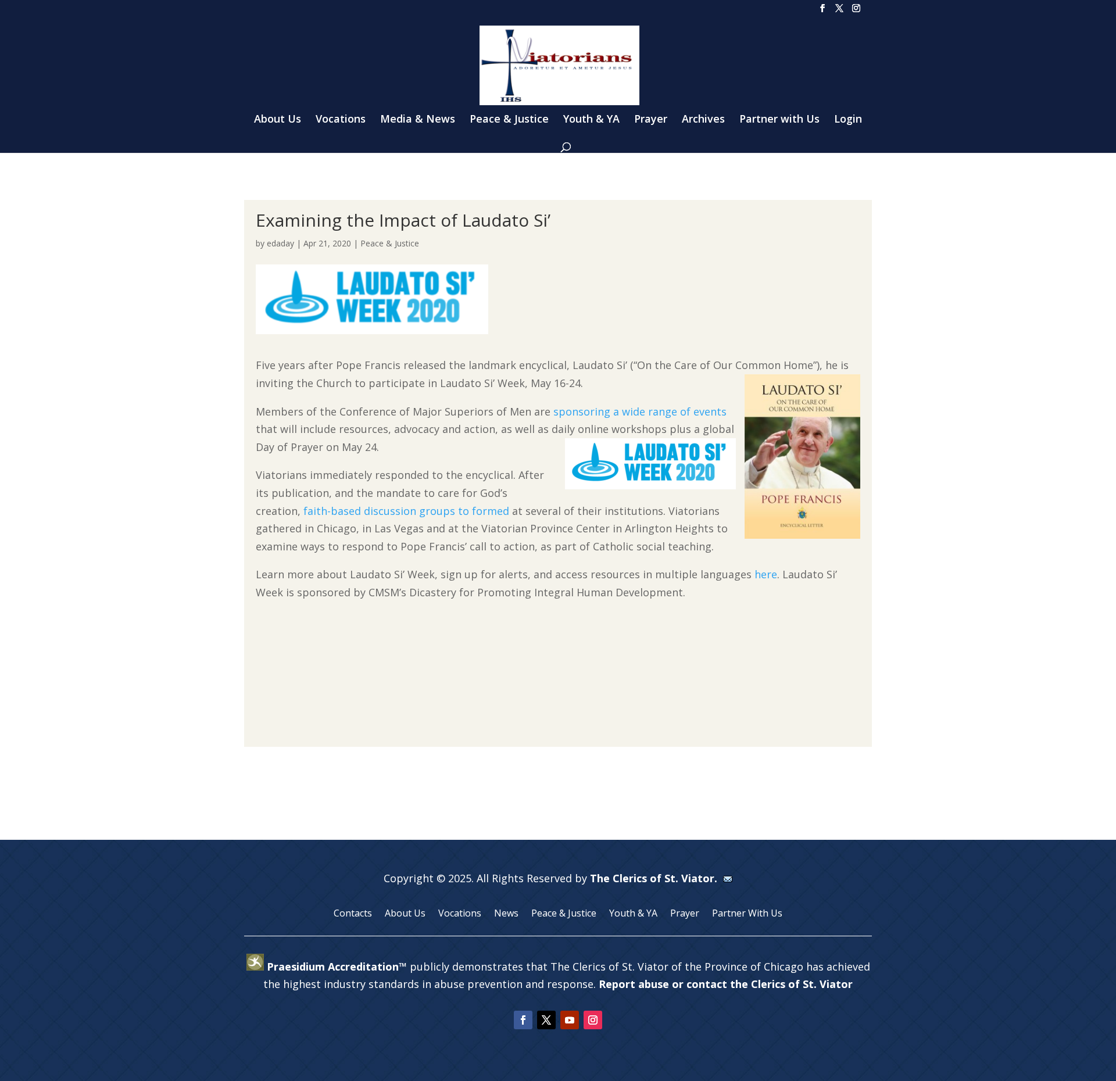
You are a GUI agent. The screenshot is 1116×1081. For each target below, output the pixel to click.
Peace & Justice (509, 120)
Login (848, 120)
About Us (277, 120)
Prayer (650, 120)
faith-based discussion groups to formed (406, 511)
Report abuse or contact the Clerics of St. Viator (726, 984)
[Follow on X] (546, 1020)
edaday (280, 243)
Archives (703, 120)
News (506, 914)
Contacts (353, 914)
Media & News (417, 120)
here (765, 574)
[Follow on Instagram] (593, 1020)
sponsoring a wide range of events (640, 411)
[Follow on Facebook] (523, 1020)
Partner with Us (779, 120)
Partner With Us (747, 914)
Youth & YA (591, 120)
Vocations (341, 120)
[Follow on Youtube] (569, 1020)
